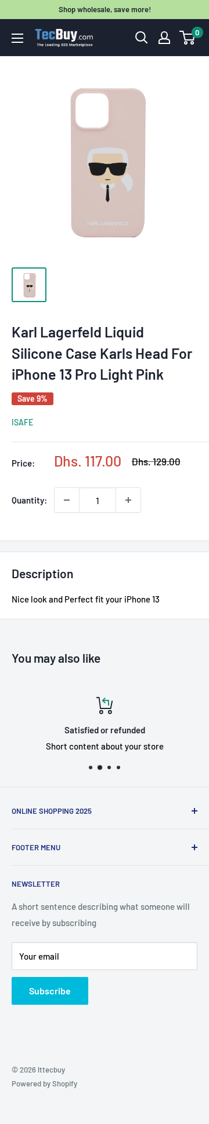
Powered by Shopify (44, 1083)
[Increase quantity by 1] (128, 500)
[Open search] (141, 37)
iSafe (22, 422)
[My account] (164, 37)
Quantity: (29, 500)
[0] (188, 38)
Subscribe (50, 990)
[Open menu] (17, 38)
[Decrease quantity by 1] (67, 500)
